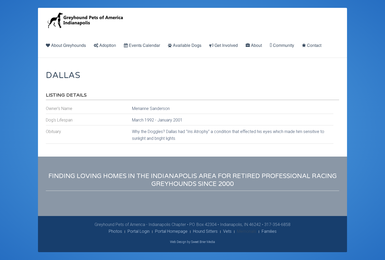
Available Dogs (186, 45)
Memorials (246, 231)
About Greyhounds (68, 45)
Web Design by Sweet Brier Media (192, 242)
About (256, 45)
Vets (227, 231)
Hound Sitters (205, 231)
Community (283, 45)
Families (269, 231)
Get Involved (225, 45)
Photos (115, 231)
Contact (313, 45)
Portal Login (139, 231)
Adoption (107, 45)
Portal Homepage (171, 231)
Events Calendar (144, 45)
